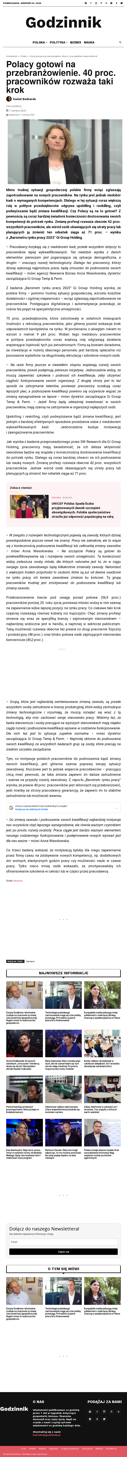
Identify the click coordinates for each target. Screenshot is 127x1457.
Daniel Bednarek (24, 99)
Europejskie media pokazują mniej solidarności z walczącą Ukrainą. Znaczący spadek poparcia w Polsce (102, 1015)
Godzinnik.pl (11, 56)
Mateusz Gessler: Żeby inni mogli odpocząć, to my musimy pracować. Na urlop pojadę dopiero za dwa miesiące (63, 1154)
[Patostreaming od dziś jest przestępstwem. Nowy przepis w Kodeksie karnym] (24, 1089)
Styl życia (30, 961)
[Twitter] (121, 3)
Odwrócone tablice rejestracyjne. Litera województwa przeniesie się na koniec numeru (62, 1110)
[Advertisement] (63, 675)
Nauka (89, 42)
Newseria (18, 881)
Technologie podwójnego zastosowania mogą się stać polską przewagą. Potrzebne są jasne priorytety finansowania (63, 1016)
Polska (39, 42)
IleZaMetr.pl (111, 1448)
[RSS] (106, 3)
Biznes (75, 42)
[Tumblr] (116, 3)
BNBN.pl (99, 1448)
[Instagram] (96, 3)
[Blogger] (85, 3)
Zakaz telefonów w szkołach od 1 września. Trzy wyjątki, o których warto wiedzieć (100, 1110)
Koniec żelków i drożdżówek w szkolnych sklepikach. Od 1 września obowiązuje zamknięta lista (101, 1064)
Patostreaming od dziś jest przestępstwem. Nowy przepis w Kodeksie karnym (22, 1110)
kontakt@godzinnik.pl (46, 1435)
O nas (23, 1448)
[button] (120, 42)
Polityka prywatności (70, 1448)
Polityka (57, 42)
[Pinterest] (101, 3)
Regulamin (53, 1448)
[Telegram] (111, 3)
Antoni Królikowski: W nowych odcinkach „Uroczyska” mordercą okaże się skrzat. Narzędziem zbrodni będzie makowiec (22, 1065)
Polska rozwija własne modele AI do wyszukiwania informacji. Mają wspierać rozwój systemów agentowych (101, 1154)
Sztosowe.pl (87, 1448)
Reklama (42, 1448)
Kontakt (32, 1448)
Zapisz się (63, 1251)
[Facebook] (91, 3)
